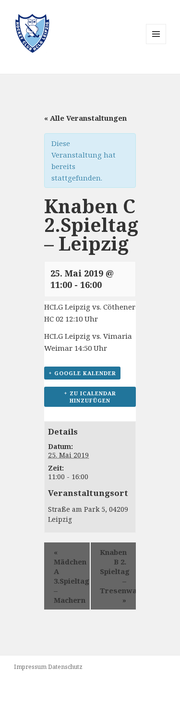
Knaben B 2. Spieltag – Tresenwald (118, 576)
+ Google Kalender (82, 373)
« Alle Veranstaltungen (85, 118)
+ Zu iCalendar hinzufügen (90, 397)
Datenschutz (65, 667)
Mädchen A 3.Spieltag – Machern (71, 576)
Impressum (30, 667)
